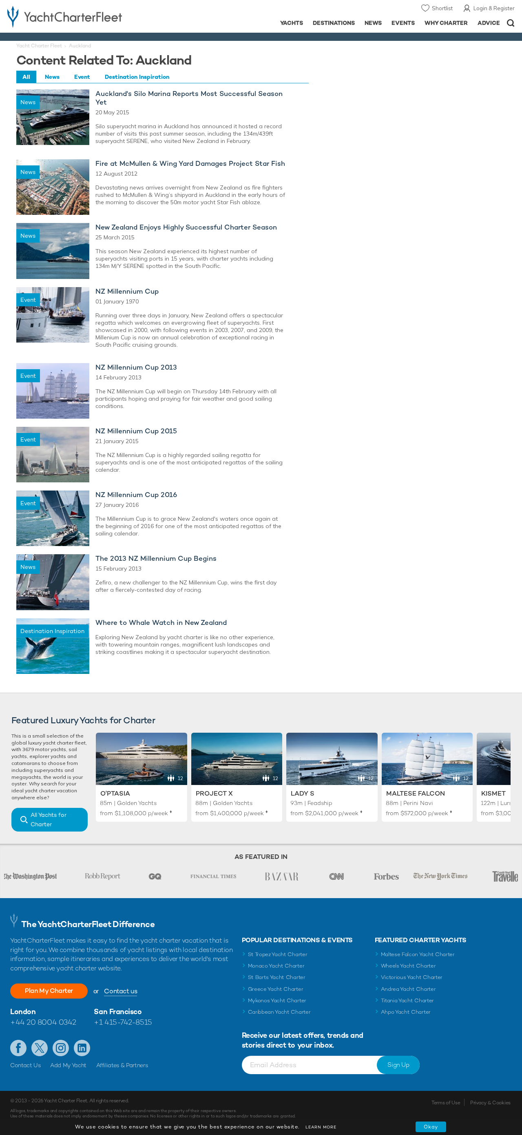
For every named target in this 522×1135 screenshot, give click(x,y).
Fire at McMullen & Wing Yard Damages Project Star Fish (190, 163)
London (22, 1011)
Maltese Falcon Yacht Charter (418, 954)
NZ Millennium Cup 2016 (136, 495)
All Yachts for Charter (48, 819)
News (373, 23)
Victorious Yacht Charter (411, 977)
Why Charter (446, 23)
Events (403, 23)
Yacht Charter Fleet (39, 45)
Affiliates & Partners (122, 1065)
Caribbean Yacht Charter (279, 1011)
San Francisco (118, 1011)
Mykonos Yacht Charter (277, 1000)
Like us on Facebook (18, 1048)
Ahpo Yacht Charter (406, 1011)
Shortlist (442, 8)
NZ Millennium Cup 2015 (136, 431)
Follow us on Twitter (39, 1048)
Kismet (493, 793)
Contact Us (25, 1065)
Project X (214, 793)
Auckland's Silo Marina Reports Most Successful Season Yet (189, 98)
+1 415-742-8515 (123, 1022)
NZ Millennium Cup (127, 291)
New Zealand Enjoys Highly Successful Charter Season (186, 227)
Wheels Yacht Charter (408, 965)
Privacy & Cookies (490, 1102)
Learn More (320, 1127)
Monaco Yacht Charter (276, 965)
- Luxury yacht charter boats (81, 16)
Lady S (302, 793)
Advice (489, 23)
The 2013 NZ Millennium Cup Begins (156, 558)
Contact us (120, 991)
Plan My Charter (49, 990)
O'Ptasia (115, 793)
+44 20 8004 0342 (43, 1022)
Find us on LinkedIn (82, 1048)
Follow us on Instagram (61, 1048)
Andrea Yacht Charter (408, 989)
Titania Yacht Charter (407, 1000)
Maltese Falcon (415, 793)
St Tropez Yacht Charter (277, 954)
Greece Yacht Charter (275, 989)
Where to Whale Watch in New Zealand (161, 622)
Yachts (291, 23)
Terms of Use (445, 1102)
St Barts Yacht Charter (276, 977)
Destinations (334, 23)
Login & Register (494, 8)
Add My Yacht (68, 1065)
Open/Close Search (511, 23)
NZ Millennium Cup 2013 (136, 367)
